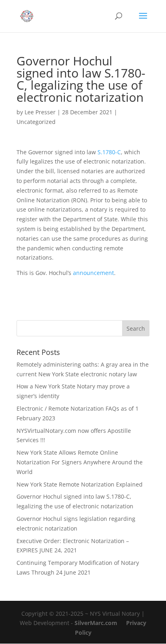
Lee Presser (40, 112)
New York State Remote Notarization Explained (80, 484)
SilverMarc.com (96, 623)
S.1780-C (109, 152)
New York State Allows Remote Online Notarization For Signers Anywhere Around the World (80, 462)
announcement (93, 273)
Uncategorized (36, 122)
